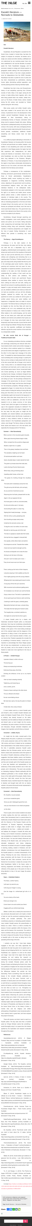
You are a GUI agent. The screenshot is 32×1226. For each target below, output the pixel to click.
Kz (23, 3)
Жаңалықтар (17, 8)
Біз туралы (20, 1225)
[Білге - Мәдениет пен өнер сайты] (9, 2)
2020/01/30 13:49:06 (7, 18)
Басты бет (11, 8)
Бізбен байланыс (13, 1225)
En (26, 3)
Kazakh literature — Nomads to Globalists (16, 1204)
